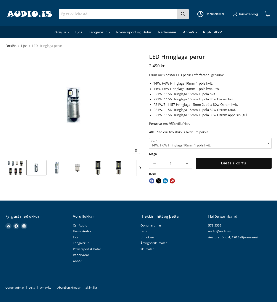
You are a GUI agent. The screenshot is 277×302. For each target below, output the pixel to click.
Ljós (78, 32)
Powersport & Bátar (87, 249)
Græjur (61, 32)
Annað (189, 32)
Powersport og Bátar (134, 32)
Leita (143, 231)
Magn (153, 154)
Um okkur (147, 237)
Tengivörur (98, 32)
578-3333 (214, 225)
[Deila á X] (158, 180)
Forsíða (10, 46)
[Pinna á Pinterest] (172, 180)
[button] (246, 14)
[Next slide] (140, 168)
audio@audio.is (219, 231)
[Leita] (183, 14)
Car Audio (80, 225)
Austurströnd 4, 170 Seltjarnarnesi (233, 237)
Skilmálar (147, 249)
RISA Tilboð (212, 32)
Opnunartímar (150, 225)
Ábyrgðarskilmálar (153, 243)
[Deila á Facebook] (151, 180)
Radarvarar (167, 32)
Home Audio (82, 231)
